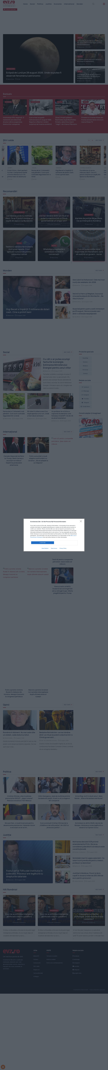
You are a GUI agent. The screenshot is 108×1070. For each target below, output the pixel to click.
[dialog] (54, 535)
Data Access (54, 548)
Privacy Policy (63, 548)
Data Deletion (45, 548)
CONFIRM (43, 542)
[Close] (81, 521)
